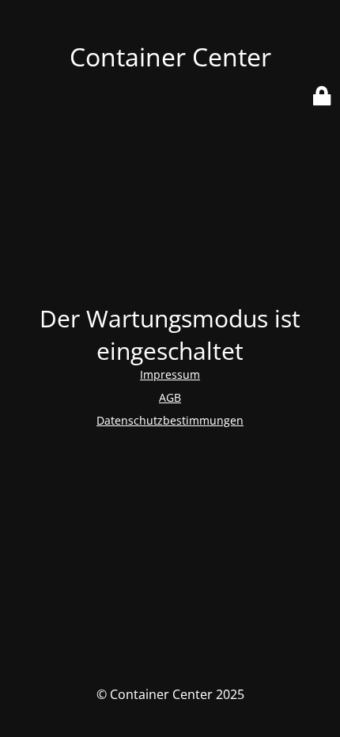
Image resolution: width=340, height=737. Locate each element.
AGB (170, 397)
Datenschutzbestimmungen (170, 420)
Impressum (170, 374)
